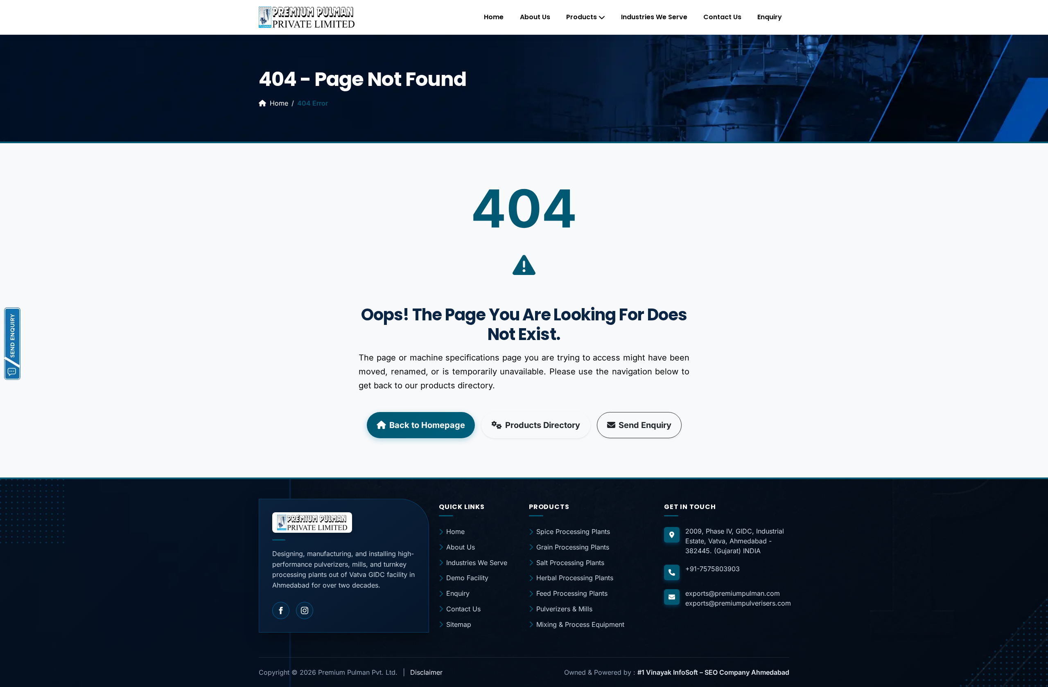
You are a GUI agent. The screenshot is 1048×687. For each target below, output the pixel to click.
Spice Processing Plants (573, 531)
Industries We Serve (654, 17)
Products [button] (581, 17)
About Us (535, 17)
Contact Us (722, 17)
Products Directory (542, 425)
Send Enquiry (645, 425)
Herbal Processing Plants (574, 578)
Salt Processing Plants (570, 563)
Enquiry (769, 17)
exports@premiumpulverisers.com (738, 603)
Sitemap (458, 624)
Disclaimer (426, 672)
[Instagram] (304, 610)
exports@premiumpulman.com (732, 593)
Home (494, 17)
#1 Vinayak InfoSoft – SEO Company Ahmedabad (713, 672)
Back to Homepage (427, 425)
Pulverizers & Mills (564, 609)
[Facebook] (280, 610)
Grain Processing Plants (572, 547)
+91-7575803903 (712, 569)
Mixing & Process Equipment (580, 624)
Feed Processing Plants (572, 593)
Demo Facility (467, 578)
